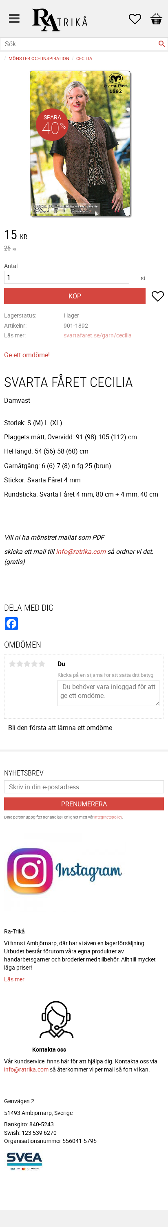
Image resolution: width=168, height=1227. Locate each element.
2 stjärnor (19, 664)
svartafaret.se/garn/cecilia (98, 335)
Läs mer (14, 979)
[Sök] (162, 44)
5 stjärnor (41, 664)
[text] (84, 235)
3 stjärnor (27, 664)
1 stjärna (12, 664)
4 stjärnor (34, 664)
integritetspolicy (108, 817)
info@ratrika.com (81, 551)
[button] (139, 19)
